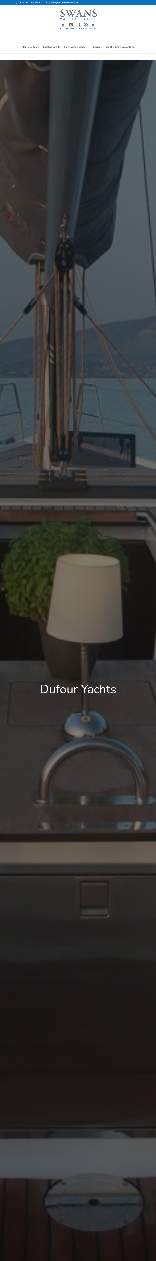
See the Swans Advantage (120, 47)
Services (97, 47)
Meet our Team (30, 47)
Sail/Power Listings (74, 47)
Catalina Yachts (51, 47)
